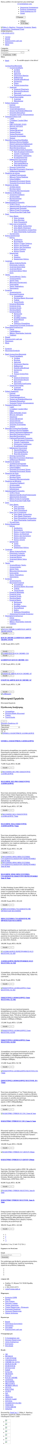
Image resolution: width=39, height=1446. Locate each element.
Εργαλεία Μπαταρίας (17, 304)
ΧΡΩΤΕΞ (8, 1409)
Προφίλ (8, 1299)
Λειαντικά (17, 99)
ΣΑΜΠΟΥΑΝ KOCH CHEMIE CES (14, 660)
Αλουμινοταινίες (15, 278)
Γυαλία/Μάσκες (15, 331)
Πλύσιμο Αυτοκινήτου (17, 167)
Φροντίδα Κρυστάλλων (18, 148)
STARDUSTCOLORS (13, 1403)
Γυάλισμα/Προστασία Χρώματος (21, 150)
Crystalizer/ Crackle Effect (19, 120)
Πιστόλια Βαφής (15, 310)
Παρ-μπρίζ (17, 93)
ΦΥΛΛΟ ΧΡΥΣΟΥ (16, 126)
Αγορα (22, 13)
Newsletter (9, 1327)
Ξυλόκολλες (18, 239)
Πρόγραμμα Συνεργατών (13, 1324)
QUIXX (8, 1391)
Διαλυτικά (17, 74)
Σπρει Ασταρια (19, 218)
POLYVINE (9, 1389)
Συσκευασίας (14, 284)
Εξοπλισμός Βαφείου (21, 75)
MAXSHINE (10, 1381)
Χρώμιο (12, 138)
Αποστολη (5, 1257)
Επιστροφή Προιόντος (12, 1309)
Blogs (7, 45)
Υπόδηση (13, 335)
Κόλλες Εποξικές (20, 249)
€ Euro (23, 21)
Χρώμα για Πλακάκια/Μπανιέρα (21, 111)
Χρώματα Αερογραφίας (18, 136)
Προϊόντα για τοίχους (12, 173)
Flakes (12, 122)
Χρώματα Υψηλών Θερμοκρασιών (22, 114)
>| (5, 1240)
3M (6, 1354)
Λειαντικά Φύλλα (16, 269)
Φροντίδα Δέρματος (21, 165)
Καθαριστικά (18, 77)
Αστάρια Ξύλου (15, 187)
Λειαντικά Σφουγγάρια (17, 267)
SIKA (7, 1395)
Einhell (7, 1370)
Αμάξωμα (13, 87)
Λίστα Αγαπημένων (12, 1342)
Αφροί (16, 255)
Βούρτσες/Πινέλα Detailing (19, 142)
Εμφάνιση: (4, 729)
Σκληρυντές (18, 81)
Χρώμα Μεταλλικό (16, 130)
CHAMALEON (11, 1360)
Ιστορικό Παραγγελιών (13, 1340)
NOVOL (8, 1387)
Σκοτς (12, 273)
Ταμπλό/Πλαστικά (20, 161)
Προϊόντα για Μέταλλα (13, 193)
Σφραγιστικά (14, 253)
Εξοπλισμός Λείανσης (17, 265)
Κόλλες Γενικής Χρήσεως (23, 243)
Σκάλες (16, 321)
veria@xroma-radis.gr (12, 1289)
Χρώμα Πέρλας (15, 132)
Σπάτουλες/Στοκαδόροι (22, 323)
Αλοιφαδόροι (18, 296)
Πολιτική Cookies (11, 1303)
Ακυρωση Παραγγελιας (13, 1311)
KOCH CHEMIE (11, 1378)
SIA (6, 1393)
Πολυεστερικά (15, 107)
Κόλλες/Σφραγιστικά (12, 236)
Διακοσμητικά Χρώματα (18, 208)
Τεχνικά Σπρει (14, 234)
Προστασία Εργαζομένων (14, 327)
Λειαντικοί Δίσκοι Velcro (18, 271)
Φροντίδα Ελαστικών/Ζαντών (20, 146)
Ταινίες (7, 275)
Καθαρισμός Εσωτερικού (18, 159)
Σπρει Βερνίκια (19, 220)
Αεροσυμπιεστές (15, 292)
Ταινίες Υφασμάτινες (17, 286)
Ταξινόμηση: (5, 725)
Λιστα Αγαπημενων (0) (28, 11)
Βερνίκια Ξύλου (15, 189)
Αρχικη (7, 37)
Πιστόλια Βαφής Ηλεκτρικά (23, 298)
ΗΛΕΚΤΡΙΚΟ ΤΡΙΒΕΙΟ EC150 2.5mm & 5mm (18, 1121)
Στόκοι (16, 83)
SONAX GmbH (11, 1399)
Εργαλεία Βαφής (15, 312)
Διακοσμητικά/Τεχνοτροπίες (15, 202)
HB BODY (9, 1374)
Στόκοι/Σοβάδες (15, 179)
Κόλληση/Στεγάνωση (21, 91)
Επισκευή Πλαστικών (21, 89)
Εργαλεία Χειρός (15, 308)
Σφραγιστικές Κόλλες (21, 259)
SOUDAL (8, 1401)
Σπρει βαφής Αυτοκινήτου (23, 226)
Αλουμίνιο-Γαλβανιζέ (17, 195)
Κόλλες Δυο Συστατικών (22, 247)
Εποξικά (12, 105)
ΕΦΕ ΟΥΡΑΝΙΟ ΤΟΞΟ (18, 124)
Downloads (9, 1346)
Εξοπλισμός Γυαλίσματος (23, 155)
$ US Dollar (24, 23)
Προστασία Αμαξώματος (22, 95)
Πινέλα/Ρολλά (19, 319)
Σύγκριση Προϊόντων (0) (9, 723)
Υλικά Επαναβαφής (16, 68)
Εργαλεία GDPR (11, 1297)
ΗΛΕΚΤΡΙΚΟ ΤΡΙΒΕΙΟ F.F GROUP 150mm (17, 1160)
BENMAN (9, 1356)
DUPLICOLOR (10, 1364)
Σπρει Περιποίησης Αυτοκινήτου (25, 230)
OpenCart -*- (14, 1412)
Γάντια (12, 329)
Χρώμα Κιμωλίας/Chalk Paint (20, 212)
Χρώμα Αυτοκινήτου (21, 85)
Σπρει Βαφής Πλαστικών (22, 228)
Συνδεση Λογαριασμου (28, 9)
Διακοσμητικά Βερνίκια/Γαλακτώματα (23, 206)
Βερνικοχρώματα (15, 198)
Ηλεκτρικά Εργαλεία (17, 294)
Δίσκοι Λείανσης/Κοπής (18, 263)
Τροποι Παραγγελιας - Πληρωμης (17, 1307)
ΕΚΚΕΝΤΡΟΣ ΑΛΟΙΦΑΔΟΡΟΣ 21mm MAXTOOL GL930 (15, 1041)
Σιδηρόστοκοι (14, 200)
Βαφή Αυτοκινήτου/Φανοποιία (15, 354)
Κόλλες (12, 237)
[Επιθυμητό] (10, 633)
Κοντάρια (17, 316)
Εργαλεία (8, 290)
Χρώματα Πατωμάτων (17, 113)
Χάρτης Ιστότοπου (11, 1313)
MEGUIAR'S (10, 1383)
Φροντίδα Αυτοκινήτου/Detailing (16, 140)
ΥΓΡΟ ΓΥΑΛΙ (15, 204)
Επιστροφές (9, 1344)
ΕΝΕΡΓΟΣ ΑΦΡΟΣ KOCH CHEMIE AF (16, 680)
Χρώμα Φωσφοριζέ (16, 134)
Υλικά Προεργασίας (17, 97)
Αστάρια (17, 70)
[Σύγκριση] (12, 633)
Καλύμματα (18, 314)
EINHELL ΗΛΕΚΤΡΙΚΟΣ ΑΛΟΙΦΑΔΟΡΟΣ (17, 741)
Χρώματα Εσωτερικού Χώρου (20, 183)
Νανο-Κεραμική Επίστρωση (23, 152)
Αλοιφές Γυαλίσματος (21, 154)
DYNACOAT (10, 1368)
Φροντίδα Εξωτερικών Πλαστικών (21, 169)
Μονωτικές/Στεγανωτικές (18, 282)
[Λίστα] (5, 721)
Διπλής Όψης (14, 280)
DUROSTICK (10, 1366)
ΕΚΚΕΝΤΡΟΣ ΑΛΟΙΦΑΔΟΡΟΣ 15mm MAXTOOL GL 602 (15, 999)
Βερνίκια (17, 72)
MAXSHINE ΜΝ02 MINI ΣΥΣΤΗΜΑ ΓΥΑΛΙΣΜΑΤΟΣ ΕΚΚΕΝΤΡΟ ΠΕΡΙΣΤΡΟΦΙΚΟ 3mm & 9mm (19, 876)
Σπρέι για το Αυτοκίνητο (18, 224)
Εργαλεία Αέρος (15, 306)
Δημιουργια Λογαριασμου (29, 7)
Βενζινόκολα (18, 241)
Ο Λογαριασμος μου (12, 1338)
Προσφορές (9, 43)
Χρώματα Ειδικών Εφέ (13, 116)
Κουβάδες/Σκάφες (20, 318)
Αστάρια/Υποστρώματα (18, 175)
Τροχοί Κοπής (19, 302)
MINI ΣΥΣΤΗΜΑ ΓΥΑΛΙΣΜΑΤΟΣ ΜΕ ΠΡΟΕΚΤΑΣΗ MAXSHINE (16, 919)
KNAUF (8, 1376)
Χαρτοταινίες (14, 288)
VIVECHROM (10, 1407)
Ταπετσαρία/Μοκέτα (21, 163)
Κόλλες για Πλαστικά (21, 245)
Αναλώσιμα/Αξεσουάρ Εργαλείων (21, 325)
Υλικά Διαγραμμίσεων (17, 109)
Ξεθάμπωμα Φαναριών (17, 171)
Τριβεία (16, 300)
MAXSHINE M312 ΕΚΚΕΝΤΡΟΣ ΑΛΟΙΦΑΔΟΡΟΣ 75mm (14, 825)
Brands (7, 39)
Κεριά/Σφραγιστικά (20, 157)
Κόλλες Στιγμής (19, 251)
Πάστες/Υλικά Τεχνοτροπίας (19, 210)
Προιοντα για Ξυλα (11, 185)
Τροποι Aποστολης (12, 1305)
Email (3, 1253)
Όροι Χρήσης (10, 1301)
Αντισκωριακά (15, 196)
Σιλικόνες (17, 257)
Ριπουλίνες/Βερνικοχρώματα (19, 191)
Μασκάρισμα (18, 101)
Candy (12, 118)
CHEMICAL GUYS (12, 1362)
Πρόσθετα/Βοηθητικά (21, 79)
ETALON (8, 1372)
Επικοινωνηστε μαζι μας (13, 41)
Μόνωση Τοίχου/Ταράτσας (19, 177)
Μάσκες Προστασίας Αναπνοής (20, 333)
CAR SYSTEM (10, 1358)
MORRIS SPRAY (11, 1385)
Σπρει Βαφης (14, 216)
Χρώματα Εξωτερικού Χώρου (20, 181)
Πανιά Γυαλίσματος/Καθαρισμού (21, 144)
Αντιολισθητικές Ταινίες (18, 277)
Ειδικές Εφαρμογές (12, 103)
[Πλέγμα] (2, 721)
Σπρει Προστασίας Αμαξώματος (25, 232)
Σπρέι (7, 214)
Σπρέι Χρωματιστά (20, 222)
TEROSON (9, 1405)
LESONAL (9, 1379)
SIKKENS (9, 1397)
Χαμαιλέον (13, 128)
